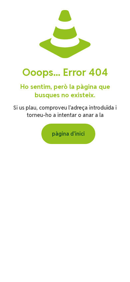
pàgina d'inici (68, 133)
